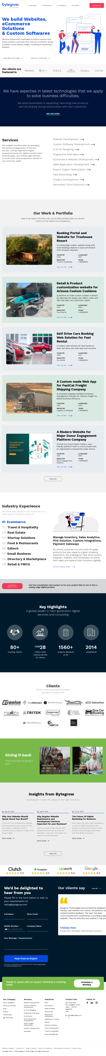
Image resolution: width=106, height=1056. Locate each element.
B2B (46, 1002)
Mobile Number (11, 925)
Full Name (9, 913)
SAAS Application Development (71, 164)
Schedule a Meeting (87, 983)
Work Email (33, 913)
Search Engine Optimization (69, 169)
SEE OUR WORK (53, 114)
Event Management (51, 1034)
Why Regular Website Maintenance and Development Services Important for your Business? (52, 820)
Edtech (13, 548)
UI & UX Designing (63, 149)
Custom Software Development (71, 144)
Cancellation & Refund (62, 1048)
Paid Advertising (62, 174)
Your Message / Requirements (18, 937)
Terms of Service (12, 965)
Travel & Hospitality (22, 527)
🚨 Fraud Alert (8, 1017)
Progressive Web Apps (65, 154)
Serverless (27, 1031)
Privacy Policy (41, 964)
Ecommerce (16, 522)
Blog (4, 1008)
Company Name (35, 925)
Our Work (75, 5)
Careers (5, 1011)
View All (53, 479)
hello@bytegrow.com (15, 904)
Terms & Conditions (45, 1048)
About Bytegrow (9, 1002)
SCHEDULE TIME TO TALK (12, 586)
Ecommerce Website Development (73, 159)
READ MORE (7, 838)
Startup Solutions (21, 538)
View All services (39, 58)
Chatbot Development (66, 179)
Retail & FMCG (19, 564)
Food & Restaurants (22, 543)
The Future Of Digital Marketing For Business (84, 817)
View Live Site (62, 267)
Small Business (19, 554)
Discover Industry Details (62, 567)
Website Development (66, 139)
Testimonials (7, 1014)
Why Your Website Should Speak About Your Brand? (15, 817)
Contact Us (20, 1048)
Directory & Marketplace (26, 559)
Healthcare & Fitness (52, 1019)
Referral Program (8, 1048)
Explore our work (11, 58)
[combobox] (7, 929)
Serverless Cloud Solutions (68, 184)
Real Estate (16, 532)
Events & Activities (9, 1005)
